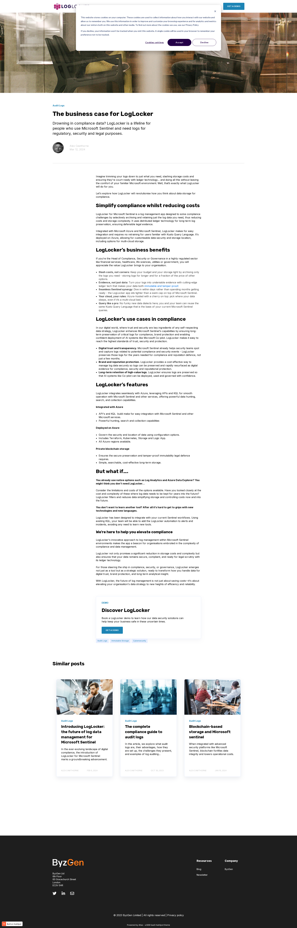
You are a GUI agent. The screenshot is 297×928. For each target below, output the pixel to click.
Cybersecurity (139, 641)
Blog (199, 869)
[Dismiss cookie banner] (215, 12)
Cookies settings (154, 42)
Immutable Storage (120, 641)
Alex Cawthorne (79, 145)
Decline (204, 42)
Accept (179, 42)
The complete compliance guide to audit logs (143, 731)
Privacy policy (175, 915)
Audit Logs (102, 641)
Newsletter (202, 875)
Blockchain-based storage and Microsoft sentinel (210, 731)
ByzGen (229, 869)
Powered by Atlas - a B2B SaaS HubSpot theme (148, 925)
